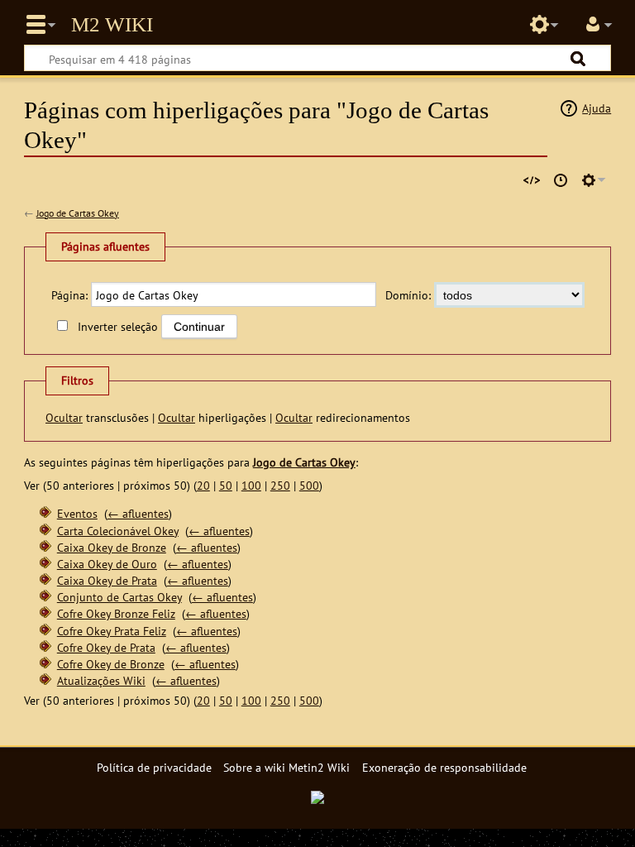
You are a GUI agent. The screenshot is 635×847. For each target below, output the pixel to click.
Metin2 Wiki (112, 25)
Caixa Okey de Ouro (107, 564)
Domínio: (408, 295)
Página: (69, 295)
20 (203, 485)
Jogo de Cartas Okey (77, 213)
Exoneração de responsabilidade (444, 767)
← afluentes (138, 513)
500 (309, 485)
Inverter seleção (117, 326)
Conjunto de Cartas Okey (119, 597)
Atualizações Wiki (101, 680)
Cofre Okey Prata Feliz (111, 631)
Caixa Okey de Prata (107, 580)
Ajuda (596, 108)
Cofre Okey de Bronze (111, 664)
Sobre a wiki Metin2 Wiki (286, 767)
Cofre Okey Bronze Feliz (116, 613)
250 (280, 485)
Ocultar (64, 417)
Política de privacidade (154, 767)
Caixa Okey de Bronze (111, 547)
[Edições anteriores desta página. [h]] (560, 180)
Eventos (77, 513)
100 (251, 485)
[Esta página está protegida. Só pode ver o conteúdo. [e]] (531, 180)
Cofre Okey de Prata (106, 647)
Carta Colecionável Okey (118, 530)
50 (225, 485)
